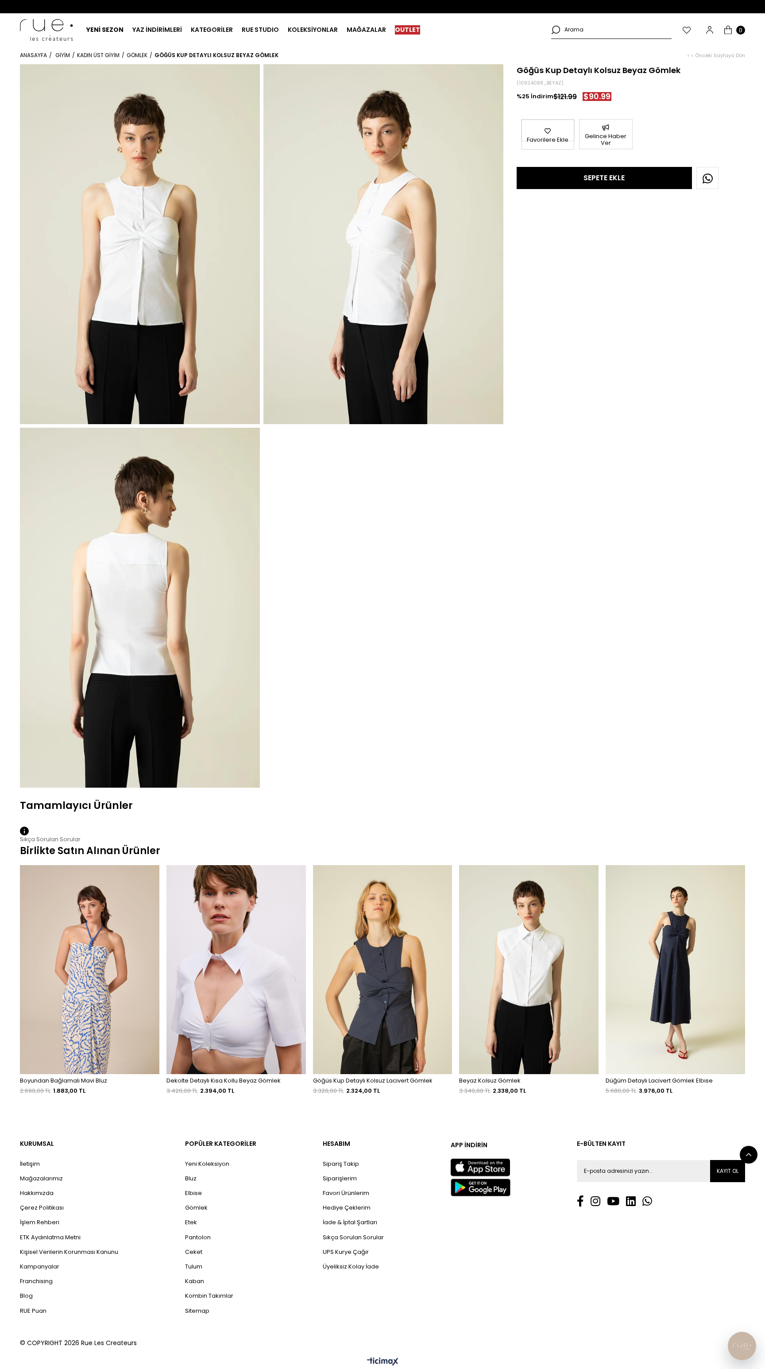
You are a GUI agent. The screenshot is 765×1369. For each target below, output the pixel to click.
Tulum (193, 1267)
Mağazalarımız (41, 1179)
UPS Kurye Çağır (346, 1252)
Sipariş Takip (341, 1164)
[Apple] (480, 1167)
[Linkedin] (631, 1201)
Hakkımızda (37, 1193)
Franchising (36, 1281)
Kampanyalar (39, 1267)
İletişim (30, 1164)
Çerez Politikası (42, 1208)
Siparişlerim (340, 1179)
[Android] (480, 1187)
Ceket (193, 1252)
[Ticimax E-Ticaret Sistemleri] (382, 1362)
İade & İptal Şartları (350, 1222)
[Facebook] (580, 1201)
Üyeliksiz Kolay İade (351, 1267)
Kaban (194, 1281)
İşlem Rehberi (39, 1222)
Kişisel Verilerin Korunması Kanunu (69, 1252)
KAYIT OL (727, 1171)
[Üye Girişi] (709, 30)
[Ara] (555, 30)
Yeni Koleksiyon (207, 1164)
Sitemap (197, 1311)
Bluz (191, 1179)
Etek (191, 1222)
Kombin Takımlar (209, 1296)
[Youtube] (613, 1201)
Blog (26, 1296)
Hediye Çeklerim (347, 1208)
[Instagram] (595, 1201)
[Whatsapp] (647, 1201)
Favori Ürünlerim (346, 1193)
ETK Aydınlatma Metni (50, 1237)
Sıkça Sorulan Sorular (353, 1237)
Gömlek (196, 1208)
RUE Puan (33, 1311)
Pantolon (198, 1237)
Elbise (193, 1193)
